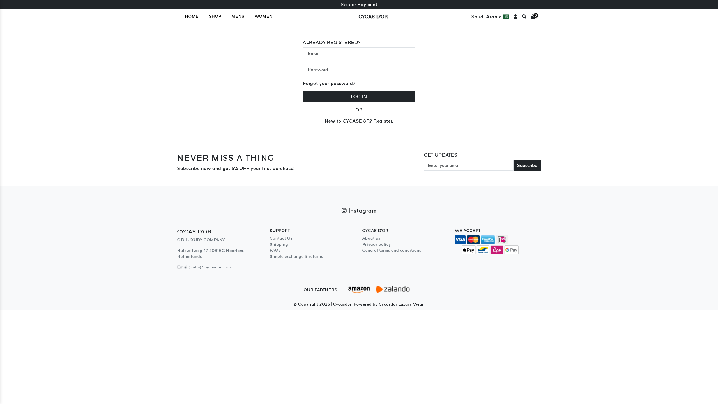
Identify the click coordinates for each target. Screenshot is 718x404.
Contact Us (281, 238)
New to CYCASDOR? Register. (359, 120)
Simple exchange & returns (296, 256)
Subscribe (527, 165)
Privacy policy (376, 244)
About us (371, 238)
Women (264, 16)
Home (192, 16)
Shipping (279, 244)
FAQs (275, 250)
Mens (238, 16)
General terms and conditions (391, 250)
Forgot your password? (329, 83)
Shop (215, 16)
